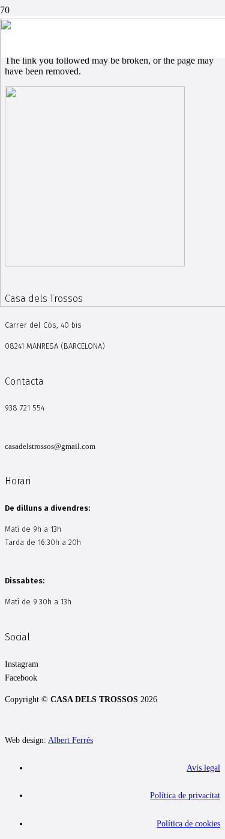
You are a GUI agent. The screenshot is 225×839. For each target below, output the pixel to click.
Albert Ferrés (70, 740)
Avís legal (203, 767)
